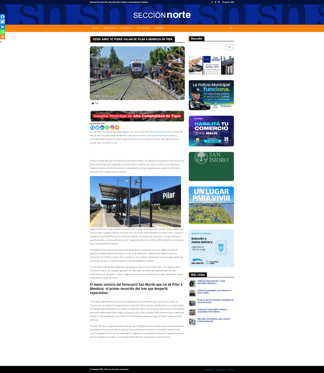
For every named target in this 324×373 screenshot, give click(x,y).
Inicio (95, 28)
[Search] (229, 47)
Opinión (159, 28)
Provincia (126, 28)
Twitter (219, 2)
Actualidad (143, 28)
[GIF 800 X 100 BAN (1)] (137, 153)
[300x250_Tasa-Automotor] (211, 248)
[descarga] (211, 205)
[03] (211, 65)
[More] (117, 127)
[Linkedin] (102, 127)
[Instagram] (112, 127)
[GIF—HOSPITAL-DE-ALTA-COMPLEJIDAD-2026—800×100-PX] (137, 116)
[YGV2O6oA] (211, 95)
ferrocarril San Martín (158, 135)
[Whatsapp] (107, 127)
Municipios (110, 28)
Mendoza (133, 135)
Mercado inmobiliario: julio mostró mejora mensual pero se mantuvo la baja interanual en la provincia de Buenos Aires (135, 2)
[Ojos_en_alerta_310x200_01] (211, 166)
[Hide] (1, 42)
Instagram (212, 2)
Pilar (97, 103)
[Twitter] (97, 127)
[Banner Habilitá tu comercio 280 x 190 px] (211, 130)
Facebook (215, 2)
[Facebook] (92, 127)
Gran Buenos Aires (162, 131)
